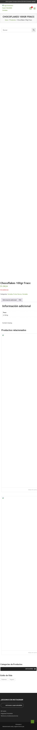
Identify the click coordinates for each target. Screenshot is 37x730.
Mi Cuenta (3, 711)
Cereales (10, 294)
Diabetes (4, 679)
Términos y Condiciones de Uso (9, 716)
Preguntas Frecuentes (7, 713)
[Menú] (34, 8)
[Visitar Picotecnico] (30, 726)
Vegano (12, 679)
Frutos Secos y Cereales (20, 294)
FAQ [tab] (20, 300)
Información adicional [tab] (10, 300)
